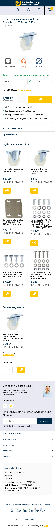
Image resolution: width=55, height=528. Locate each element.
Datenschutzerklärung (21, 504)
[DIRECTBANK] (25, 510)
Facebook (5, 405)
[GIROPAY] (36, 510)
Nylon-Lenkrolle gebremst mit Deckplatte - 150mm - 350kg (13, 337)
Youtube (10, 405)
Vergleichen (7, 26)
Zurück (3, 2)
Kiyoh (46, 526)
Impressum (36, 504)
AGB (8, 504)
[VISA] (13, 510)
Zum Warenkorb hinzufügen (7, 191)
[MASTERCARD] (19, 510)
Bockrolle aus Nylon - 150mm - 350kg (13, 170)
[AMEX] (31, 510)
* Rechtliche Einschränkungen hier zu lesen (18, 426)
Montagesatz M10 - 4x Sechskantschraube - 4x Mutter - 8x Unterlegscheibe (40, 275)
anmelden (28, 13)
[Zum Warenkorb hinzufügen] (40, 99)
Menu (6, 13)
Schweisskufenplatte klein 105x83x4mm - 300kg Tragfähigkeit (13, 222)
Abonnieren (45, 421)
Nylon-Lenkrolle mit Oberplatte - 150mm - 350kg (40, 171)
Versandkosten (24, 90)
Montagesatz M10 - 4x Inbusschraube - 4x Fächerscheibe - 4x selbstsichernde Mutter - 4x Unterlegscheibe (41, 224)
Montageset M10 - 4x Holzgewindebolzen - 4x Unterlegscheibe (13, 274)
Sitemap (46, 504)
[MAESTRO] (42, 510)
